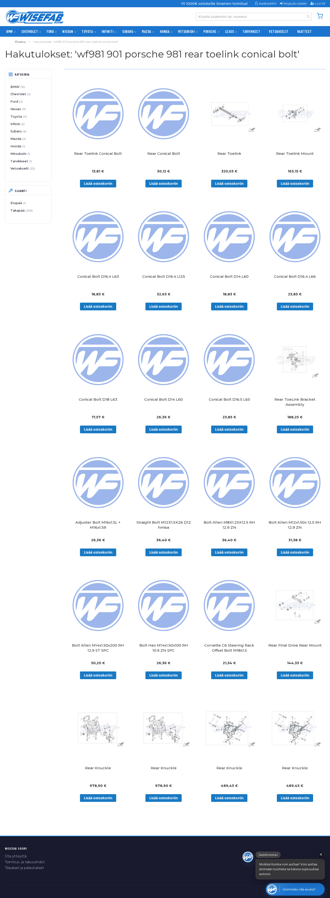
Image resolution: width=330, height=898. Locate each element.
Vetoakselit (22, 168)
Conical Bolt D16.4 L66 (295, 276)
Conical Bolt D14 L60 (229, 276)
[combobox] (254, 17)
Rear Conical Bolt (163, 153)
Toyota (18, 116)
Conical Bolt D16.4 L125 (163, 276)
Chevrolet (20, 94)
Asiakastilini (267, 3)
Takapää (21, 210)
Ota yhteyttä (16, 856)
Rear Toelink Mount (295, 153)
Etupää (17, 203)
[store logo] (35, 17)
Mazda (17, 139)
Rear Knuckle (98, 768)
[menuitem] (9, 31)
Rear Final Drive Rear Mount (295, 645)
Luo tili (320, 3)
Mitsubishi (19, 154)
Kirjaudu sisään (295, 3)
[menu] (165, 31)
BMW (17, 87)
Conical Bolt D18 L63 (98, 399)
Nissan (17, 109)
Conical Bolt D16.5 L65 (229, 399)
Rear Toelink (229, 153)
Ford (16, 101)
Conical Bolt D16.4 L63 (98, 276)
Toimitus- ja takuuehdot (25, 862)
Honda (17, 146)
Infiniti (17, 124)
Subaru (17, 131)
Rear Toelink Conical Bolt (98, 153)
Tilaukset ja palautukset (24, 868)
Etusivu (20, 41)
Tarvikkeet (20, 161)
